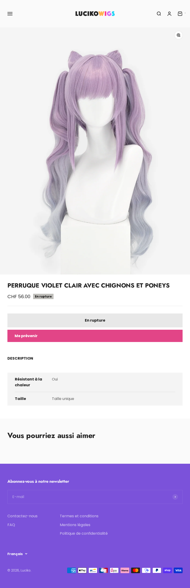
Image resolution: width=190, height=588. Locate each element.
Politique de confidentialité (84, 533)
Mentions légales (75, 524)
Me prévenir (26, 336)
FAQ (11, 524)
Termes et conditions (79, 516)
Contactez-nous (22, 516)
